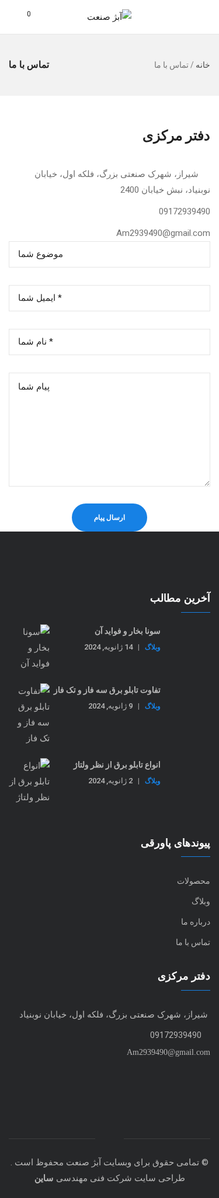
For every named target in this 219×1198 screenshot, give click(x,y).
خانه (203, 65)
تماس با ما (193, 942)
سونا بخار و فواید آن (128, 631)
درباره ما (195, 921)
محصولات (193, 881)
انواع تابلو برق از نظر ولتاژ (117, 764)
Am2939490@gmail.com (167, 1052)
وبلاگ (153, 647)
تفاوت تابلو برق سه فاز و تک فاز (107, 690)
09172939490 (175, 1035)
